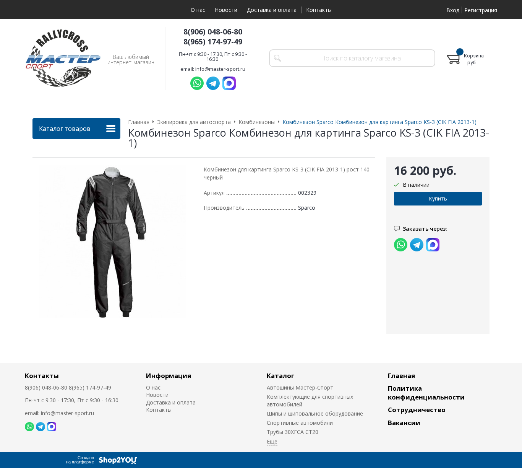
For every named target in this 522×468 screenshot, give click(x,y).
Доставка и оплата (272, 9)
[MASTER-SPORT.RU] (63, 58)
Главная (401, 375)
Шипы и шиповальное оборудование (315, 413)
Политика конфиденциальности (426, 392)
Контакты (319, 9)
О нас (198, 9)
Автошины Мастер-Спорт (300, 387)
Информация (168, 375)
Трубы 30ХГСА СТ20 (292, 431)
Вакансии (404, 422)
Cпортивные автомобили (300, 422)
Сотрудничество (417, 409)
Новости (226, 9)
